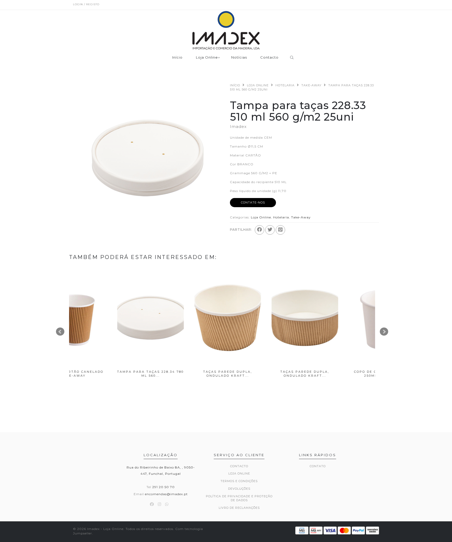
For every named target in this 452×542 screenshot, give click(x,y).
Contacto (269, 57)
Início (177, 57)
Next (384, 332)
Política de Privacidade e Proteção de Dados (239, 498)
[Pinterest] (280, 230)
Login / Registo (86, 4)
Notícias (239, 57)
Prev (60, 332)
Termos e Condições (239, 481)
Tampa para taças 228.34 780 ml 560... (107, 373)
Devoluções (239, 488)
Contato (318, 466)
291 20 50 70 (163, 487)
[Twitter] (270, 230)
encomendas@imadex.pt (166, 494)
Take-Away (311, 85)
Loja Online (207, 57)
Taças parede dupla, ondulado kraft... (184, 373)
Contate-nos (253, 202)
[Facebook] (259, 230)
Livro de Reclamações (239, 508)
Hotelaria (285, 85)
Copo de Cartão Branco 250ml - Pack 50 (339, 373)
